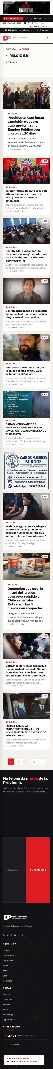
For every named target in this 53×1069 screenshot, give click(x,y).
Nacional (7, 994)
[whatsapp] (22, 935)
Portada (11, 49)
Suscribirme (38, 870)
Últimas (24, 1065)
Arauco (6, 971)
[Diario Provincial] (15, 38)
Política (6, 1004)
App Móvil (13, 1045)
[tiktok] (19, 935)
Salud (5, 1009)
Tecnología (8, 1015)
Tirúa (5, 966)
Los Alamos (8, 961)
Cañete (6, 950)
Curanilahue (8, 956)
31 (34, 762)
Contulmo (7, 981)
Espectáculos (9, 1020)
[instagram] (11, 935)
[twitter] (8, 935)
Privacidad (7, 1065)
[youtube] (15, 935)
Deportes (7, 999)
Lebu (5, 976)
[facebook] (4, 935)
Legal (16, 1065)
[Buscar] (47, 38)
